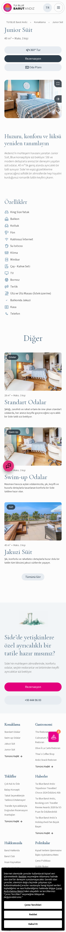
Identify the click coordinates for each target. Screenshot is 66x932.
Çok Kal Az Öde (12, 784)
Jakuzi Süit (9, 743)
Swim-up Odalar (12, 738)
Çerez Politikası (42, 860)
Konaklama (40, 22)
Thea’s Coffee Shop (44, 754)
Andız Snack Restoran (46, 760)
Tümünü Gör (33, 577)
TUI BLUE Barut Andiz (16, 22)
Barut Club (9, 856)
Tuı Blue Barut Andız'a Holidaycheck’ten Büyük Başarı (47, 822)
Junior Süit (57, 22)
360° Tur (35, 50)
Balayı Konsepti (12, 789)
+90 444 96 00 (33, 700)
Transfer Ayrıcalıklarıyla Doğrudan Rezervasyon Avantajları (16, 810)
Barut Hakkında (12, 850)
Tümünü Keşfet (11, 756)
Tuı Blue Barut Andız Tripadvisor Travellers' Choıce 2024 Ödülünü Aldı (47, 788)
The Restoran (42, 732)
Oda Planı (35, 67)
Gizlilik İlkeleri (41, 866)
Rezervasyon (33, 59)
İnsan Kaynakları (12, 862)
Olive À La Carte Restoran (47, 748)
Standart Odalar (12, 732)
